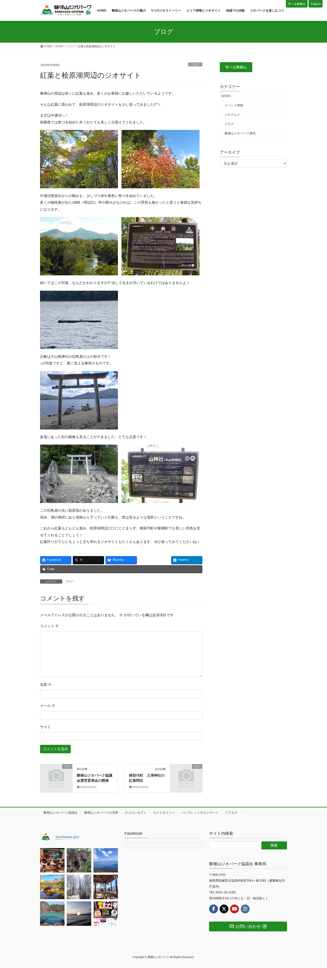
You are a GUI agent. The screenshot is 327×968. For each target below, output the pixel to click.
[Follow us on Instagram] (245, 908)
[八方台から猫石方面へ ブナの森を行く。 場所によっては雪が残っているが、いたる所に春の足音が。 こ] (79, 887)
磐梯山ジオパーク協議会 (60, 812)
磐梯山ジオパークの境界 (101, 812)
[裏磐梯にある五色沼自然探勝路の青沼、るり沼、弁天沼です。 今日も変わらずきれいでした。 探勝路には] (52, 913)
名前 (46, 684)
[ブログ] (56, 774)
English (315, 4)
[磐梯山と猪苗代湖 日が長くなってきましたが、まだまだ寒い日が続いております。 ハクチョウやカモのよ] (79, 913)
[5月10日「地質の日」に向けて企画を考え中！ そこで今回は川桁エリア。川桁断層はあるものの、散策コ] (105, 887)
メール (47, 706)
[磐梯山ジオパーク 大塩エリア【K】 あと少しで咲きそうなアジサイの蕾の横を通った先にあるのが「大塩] (79, 860)
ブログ (195, 64)
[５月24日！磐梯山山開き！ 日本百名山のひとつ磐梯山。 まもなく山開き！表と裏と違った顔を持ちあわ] (52, 887)
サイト (45, 727)
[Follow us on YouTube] (234, 908)
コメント (49, 626)
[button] (236, 67)
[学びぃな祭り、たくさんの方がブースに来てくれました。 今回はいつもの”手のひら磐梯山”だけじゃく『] (52, 860)
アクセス (231, 812)
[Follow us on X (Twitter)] (224, 908)
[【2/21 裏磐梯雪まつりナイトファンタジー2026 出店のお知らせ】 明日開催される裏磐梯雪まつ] (105, 913)
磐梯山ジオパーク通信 (240, 133)
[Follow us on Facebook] (213, 908)
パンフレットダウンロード (200, 812)
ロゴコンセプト (136, 812)
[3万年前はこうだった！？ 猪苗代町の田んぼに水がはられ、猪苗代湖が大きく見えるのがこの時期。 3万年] (105, 860)
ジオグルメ (232, 114)
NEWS (225, 96)
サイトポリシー (164, 812)
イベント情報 (233, 105)
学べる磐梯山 (296, 4)
